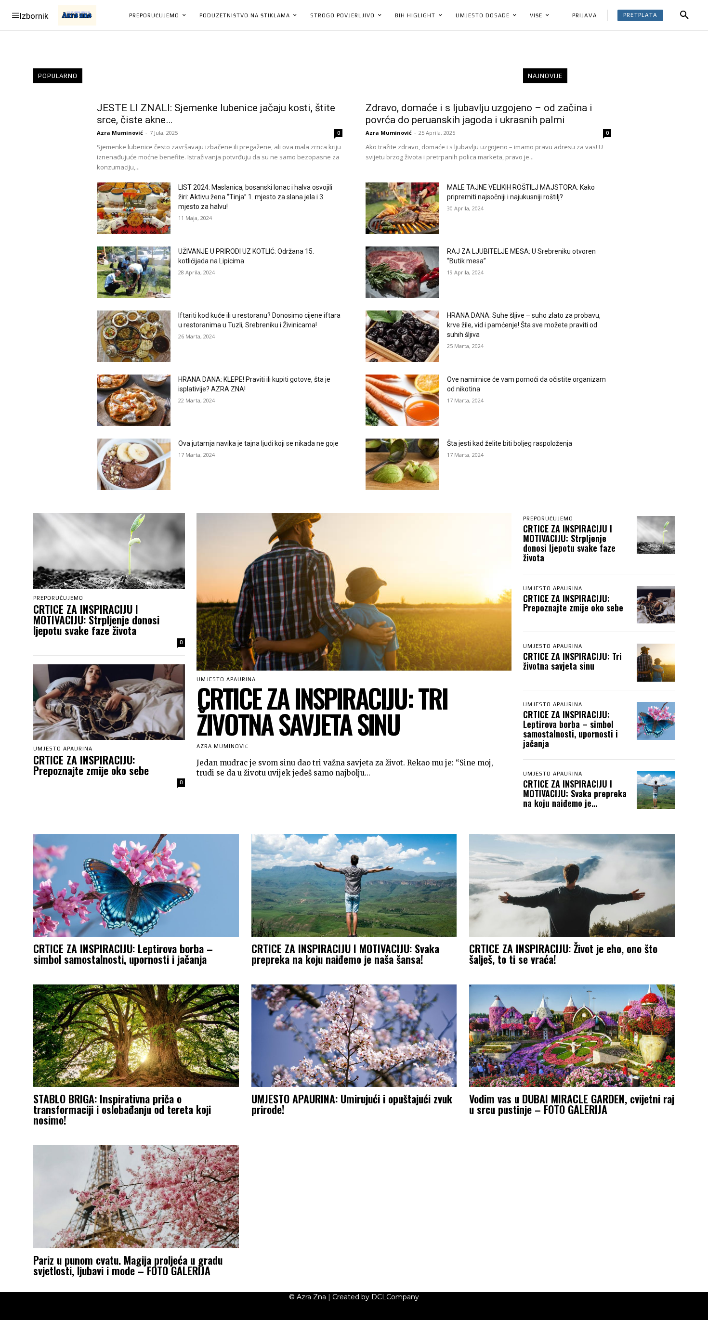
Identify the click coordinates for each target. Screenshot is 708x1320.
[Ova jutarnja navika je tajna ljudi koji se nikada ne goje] (133, 464)
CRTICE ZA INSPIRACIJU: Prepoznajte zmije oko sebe (91, 765)
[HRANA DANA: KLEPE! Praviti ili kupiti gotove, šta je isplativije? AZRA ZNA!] (133, 400)
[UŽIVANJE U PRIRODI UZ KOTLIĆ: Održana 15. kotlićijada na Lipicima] (133, 272)
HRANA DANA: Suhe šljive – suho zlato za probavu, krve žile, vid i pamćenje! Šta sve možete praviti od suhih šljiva (524, 324)
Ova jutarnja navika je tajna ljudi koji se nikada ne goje (258, 443)
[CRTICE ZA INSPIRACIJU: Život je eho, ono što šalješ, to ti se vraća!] (572, 885)
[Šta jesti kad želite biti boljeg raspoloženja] (402, 464)
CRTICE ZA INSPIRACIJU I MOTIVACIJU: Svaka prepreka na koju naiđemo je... (575, 793)
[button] (684, 15)
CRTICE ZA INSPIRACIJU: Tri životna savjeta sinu (322, 711)
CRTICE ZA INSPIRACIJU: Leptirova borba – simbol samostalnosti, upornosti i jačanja (570, 728)
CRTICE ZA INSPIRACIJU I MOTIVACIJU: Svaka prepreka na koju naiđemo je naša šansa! (345, 954)
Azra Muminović (120, 132)
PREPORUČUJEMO (58, 598)
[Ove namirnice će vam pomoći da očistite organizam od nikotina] (402, 400)
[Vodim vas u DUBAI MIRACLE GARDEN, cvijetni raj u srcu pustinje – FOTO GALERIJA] (572, 1035)
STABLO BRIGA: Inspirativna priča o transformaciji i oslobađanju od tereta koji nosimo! (122, 1109)
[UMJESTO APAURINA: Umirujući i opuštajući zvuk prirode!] (354, 1035)
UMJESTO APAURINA (62, 748)
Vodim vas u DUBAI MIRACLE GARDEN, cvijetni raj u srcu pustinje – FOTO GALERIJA (571, 1104)
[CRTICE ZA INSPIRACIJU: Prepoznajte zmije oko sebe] (109, 702)
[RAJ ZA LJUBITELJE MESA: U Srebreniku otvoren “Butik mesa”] (402, 272)
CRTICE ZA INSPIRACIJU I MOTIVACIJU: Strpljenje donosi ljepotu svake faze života (96, 619)
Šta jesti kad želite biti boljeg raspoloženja (509, 443)
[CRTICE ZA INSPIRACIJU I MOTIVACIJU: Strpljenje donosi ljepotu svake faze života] (109, 551)
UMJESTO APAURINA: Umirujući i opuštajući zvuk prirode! (351, 1104)
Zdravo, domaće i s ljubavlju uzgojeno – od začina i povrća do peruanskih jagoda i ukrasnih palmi (479, 114)
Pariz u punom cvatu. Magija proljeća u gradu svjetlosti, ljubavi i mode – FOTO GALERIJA (128, 1265)
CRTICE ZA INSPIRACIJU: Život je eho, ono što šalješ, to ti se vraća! (563, 954)
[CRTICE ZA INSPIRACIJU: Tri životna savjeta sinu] (354, 592)
